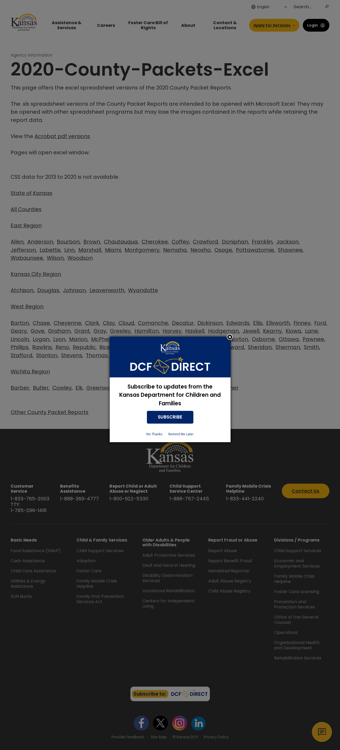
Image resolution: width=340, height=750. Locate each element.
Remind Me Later (181, 434)
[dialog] (170, 389)
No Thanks (154, 434)
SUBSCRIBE (170, 417)
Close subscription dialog (230, 338)
